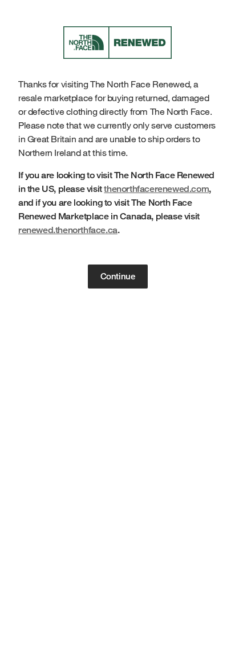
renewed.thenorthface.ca (68, 230)
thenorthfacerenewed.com (156, 188)
